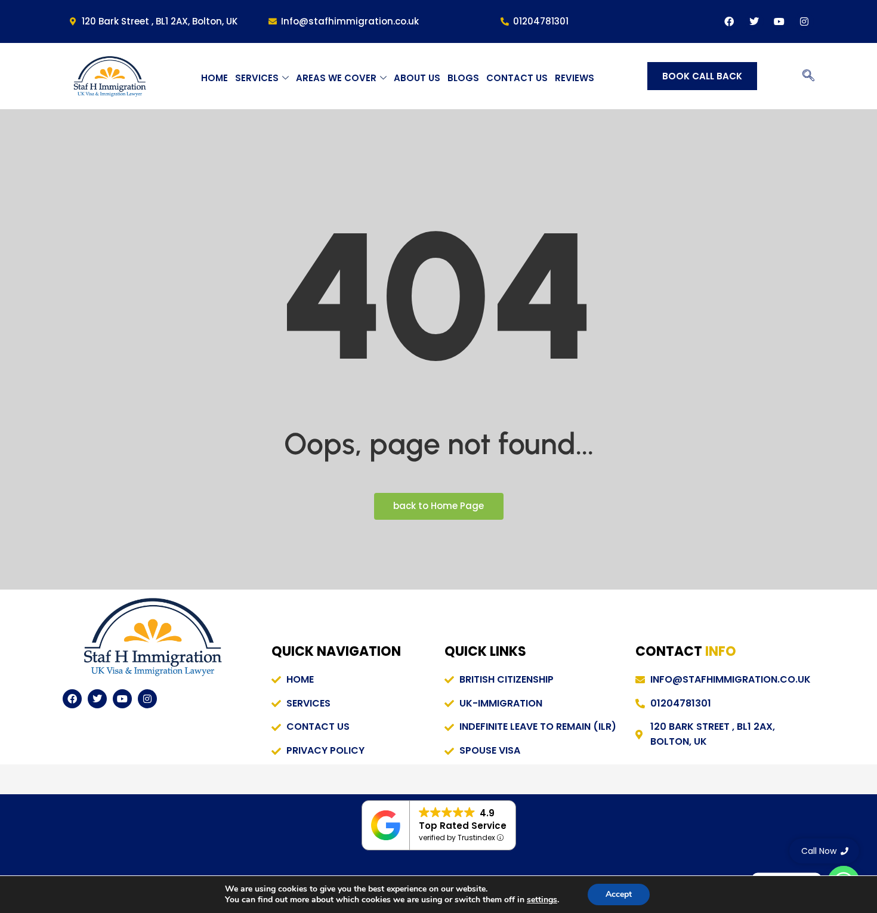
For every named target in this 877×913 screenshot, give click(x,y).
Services (257, 78)
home (214, 78)
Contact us (517, 78)
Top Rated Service (463, 825)
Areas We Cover (336, 78)
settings (542, 900)
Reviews (574, 78)
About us (417, 78)
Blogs (463, 78)
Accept (619, 894)
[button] (808, 76)
